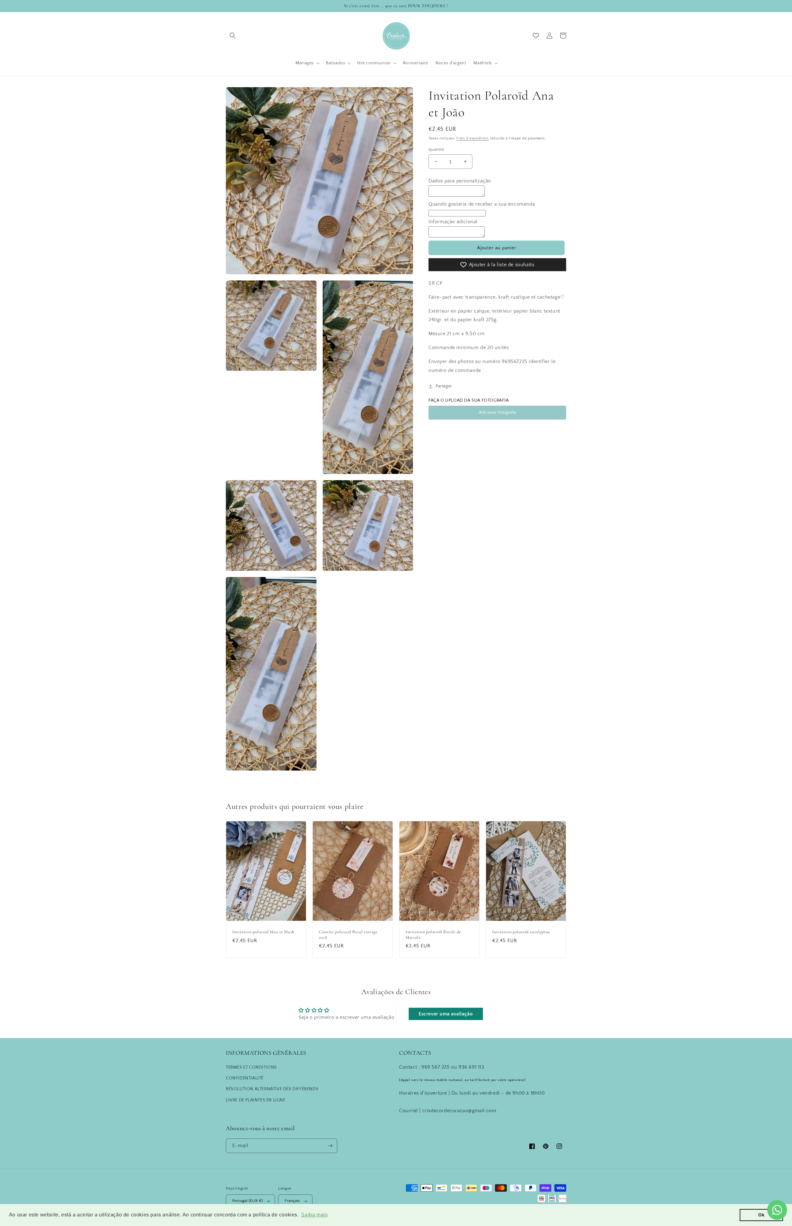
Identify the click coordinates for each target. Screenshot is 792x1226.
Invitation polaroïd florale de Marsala (433, 934)
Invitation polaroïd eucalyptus (521, 931)
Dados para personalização (459, 181)
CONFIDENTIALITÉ (245, 1078)
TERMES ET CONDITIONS (251, 1067)
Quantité (436, 149)
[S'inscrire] (330, 1145)
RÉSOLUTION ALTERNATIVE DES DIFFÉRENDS (272, 1089)
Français (292, 1200)
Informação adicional (453, 221)
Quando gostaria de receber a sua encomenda (481, 204)
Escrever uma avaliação (446, 1014)
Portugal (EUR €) (247, 1200)
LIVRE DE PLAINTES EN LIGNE (256, 1100)
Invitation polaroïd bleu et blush (263, 931)
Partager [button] (444, 386)
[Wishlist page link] (536, 35)
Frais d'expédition (472, 138)
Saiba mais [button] (314, 1214)
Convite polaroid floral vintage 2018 (348, 934)
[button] (232, 35)
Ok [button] (761, 1214)
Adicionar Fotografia (497, 412)
